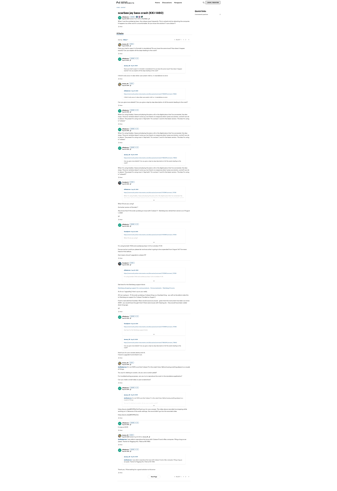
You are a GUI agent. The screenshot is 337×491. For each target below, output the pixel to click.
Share (120, 27)
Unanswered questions (207, 14)
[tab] (120, 33)
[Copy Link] (149, 18)
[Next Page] (185, 39)
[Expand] (154, 200)
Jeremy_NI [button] (125, 44)
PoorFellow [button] (145, 18)
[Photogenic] (137, 17)
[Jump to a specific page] (188, 39)
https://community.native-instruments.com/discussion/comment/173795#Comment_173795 (150, 273)
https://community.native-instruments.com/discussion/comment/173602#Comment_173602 (150, 158)
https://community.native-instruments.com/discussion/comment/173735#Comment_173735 (150, 192)
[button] (119, 17)
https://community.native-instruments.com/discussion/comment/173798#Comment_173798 (150, 326)
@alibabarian (122, 367)
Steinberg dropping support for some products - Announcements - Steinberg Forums (146, 288)
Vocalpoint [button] (125, 182)
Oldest (125, 40)
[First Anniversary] (139, 17)
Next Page (154, 476)
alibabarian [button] (125, 17)
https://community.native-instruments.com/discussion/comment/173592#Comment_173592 (150, 94)
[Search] (203, 2)
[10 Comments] (142, 17)
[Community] (125, 3)
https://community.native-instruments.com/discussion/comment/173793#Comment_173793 (150, 234)
